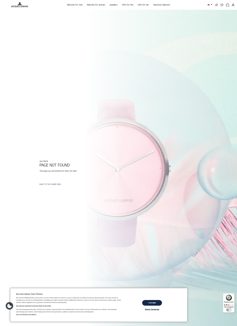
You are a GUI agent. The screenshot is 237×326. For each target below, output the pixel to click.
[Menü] (233, 294)
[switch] (228, 309)
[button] (9, 306)
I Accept (152, 303)
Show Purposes (152, 309)
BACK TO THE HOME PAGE (50, 184)
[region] (99, 305)
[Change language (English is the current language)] (210, 4)
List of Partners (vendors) (26, 314)
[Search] (216, 5)
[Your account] (233, 5)
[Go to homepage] (20, 5)
